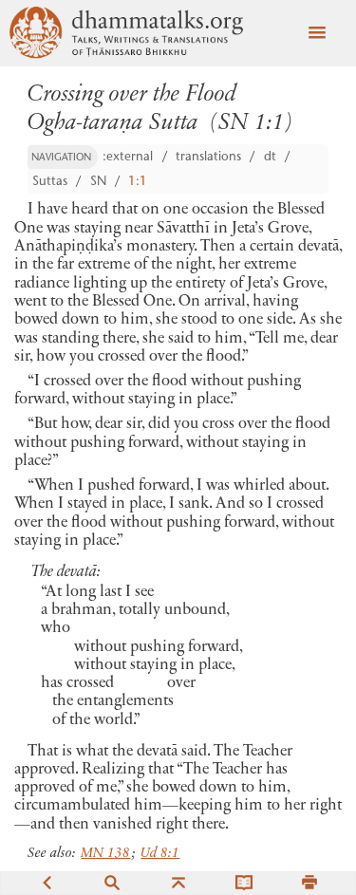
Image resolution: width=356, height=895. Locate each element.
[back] (46, 882)
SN (98, 182)
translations (208, 157)
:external (128, 157)
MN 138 (105, 854)
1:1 (137, 182)
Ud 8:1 (160, 854)
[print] (309, 882)
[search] (112, 882)
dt (270, 157)
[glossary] (244, 882)
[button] (317, 33)
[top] (178, 882)
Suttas (49, 182)
